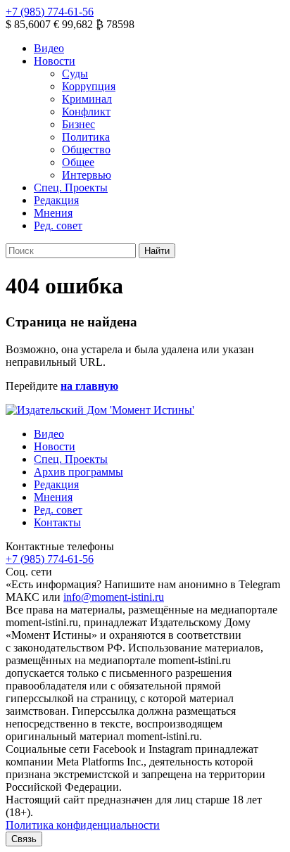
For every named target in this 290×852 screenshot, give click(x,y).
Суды (75, 74)
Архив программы (78, 472)
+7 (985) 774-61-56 (50, 12)
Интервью (86, 175)
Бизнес (78, 124)
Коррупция (88, 86)
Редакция (56, 200)
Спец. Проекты (71, 187)
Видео (49, 48)
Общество (86, 149)
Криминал (87, 99)
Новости (54, 61)
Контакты (57, 522)
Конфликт (86, 111)
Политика (86, 137)
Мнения (53, 213)
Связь (24, 839)
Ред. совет (58, 225)
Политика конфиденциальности (83, 825)
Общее (78, 162)
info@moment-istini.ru (113, 597)
